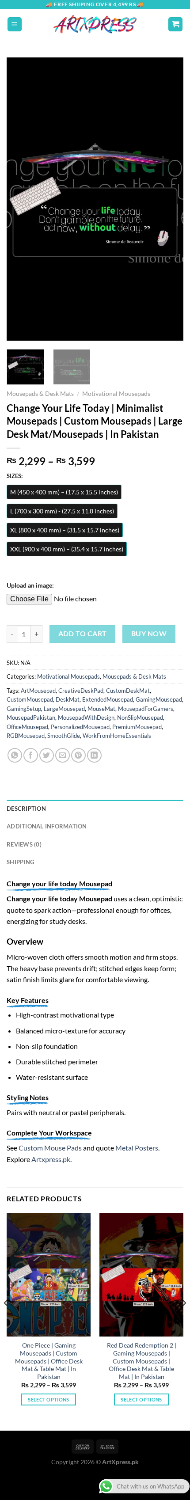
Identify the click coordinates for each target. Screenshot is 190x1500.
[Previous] (21, 199)
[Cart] (175, 24)
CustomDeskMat (128, 690)
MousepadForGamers (145, 708)
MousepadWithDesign (86, 717)
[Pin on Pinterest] (78, 755)
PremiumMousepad (137, 726)
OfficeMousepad (27, 726)
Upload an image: (30, 585)
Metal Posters (136, 1147)
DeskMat (68, 699)
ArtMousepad (38, 690)
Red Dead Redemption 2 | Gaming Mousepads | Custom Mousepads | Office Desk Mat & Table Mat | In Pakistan (141, 1361)
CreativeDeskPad (80, 690)
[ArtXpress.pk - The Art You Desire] (95, 24)
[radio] (64, 492)
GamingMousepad (159, 699)
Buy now (149, 634)
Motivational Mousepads (116, 393)
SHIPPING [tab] (20, 862)
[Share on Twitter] (46, 755)
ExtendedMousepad (107, 699)
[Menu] (15, 24)
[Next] (169, 199)
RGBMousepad (26, 735)
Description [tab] (26, 808)
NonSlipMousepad (140, 717)
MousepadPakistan (31, 717)
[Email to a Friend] (62, 755)
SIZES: (15, 476)
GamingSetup (24, 708)
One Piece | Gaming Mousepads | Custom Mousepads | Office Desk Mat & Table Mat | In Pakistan (49, 1361)
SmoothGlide (63, 735)
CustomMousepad (30, 699)
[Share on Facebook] (30, 755)
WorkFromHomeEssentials (117, 735)
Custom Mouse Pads (50, 1147)
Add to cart (82, 634)
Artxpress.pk (50, 1159)
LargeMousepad (64, 708)
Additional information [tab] (47, 826)
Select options (48, 1399)
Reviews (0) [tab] (24, 844)
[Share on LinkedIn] (94, 755)
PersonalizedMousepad (80, 726)
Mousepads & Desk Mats (40, 393)
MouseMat (101, 708)
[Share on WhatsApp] (15, 755)
